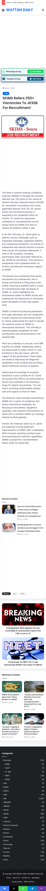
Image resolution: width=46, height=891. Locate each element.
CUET (7, 768)
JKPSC (6, 810)
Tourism (6, 852)
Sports (5, 841)
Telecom (6, 848)
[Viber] (41, 888)
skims (23, 594)
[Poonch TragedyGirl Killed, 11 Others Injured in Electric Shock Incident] (34, 719)
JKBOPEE (7, 802)
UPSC (7, 779)
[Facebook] (4, 888)
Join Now (36, 71)
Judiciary (6, 821)
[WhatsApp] (23, 888)
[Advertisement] (23, 44)
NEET (7, 776)
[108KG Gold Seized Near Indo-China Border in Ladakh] (12, 686)
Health (5, 787)
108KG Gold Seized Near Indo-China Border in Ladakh (10, 697)
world (5, 860)
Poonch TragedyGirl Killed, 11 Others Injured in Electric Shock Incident (33, 730)
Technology (8, 844)
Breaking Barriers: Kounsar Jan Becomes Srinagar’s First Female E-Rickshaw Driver (30, 527)
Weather (6, 856)
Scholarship (8, 837)
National (6, 829)
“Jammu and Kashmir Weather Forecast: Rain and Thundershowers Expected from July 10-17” (33, 700)
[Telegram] (32, 888)
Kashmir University (10, 825)
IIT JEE (8, 772)
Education (7, 760)
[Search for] (43, 11)
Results (6, 833)
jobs (14, 594)
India (5, 795)
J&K (4, 798)
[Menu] (3, 11)
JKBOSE (6, 806)
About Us (16, 878)
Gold (5, 783)
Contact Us (26, 878)
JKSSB (6, 814)
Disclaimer (36, 878)
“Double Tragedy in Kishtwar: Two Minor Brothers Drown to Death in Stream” (11, 730)
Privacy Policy (17, 882)
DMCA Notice (29, 882)
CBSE (7, 764)
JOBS (12, 88)
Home (6, 88)
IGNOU (6, 791)
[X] (13, 888)
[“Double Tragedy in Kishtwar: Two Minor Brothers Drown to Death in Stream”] (12, 719)
